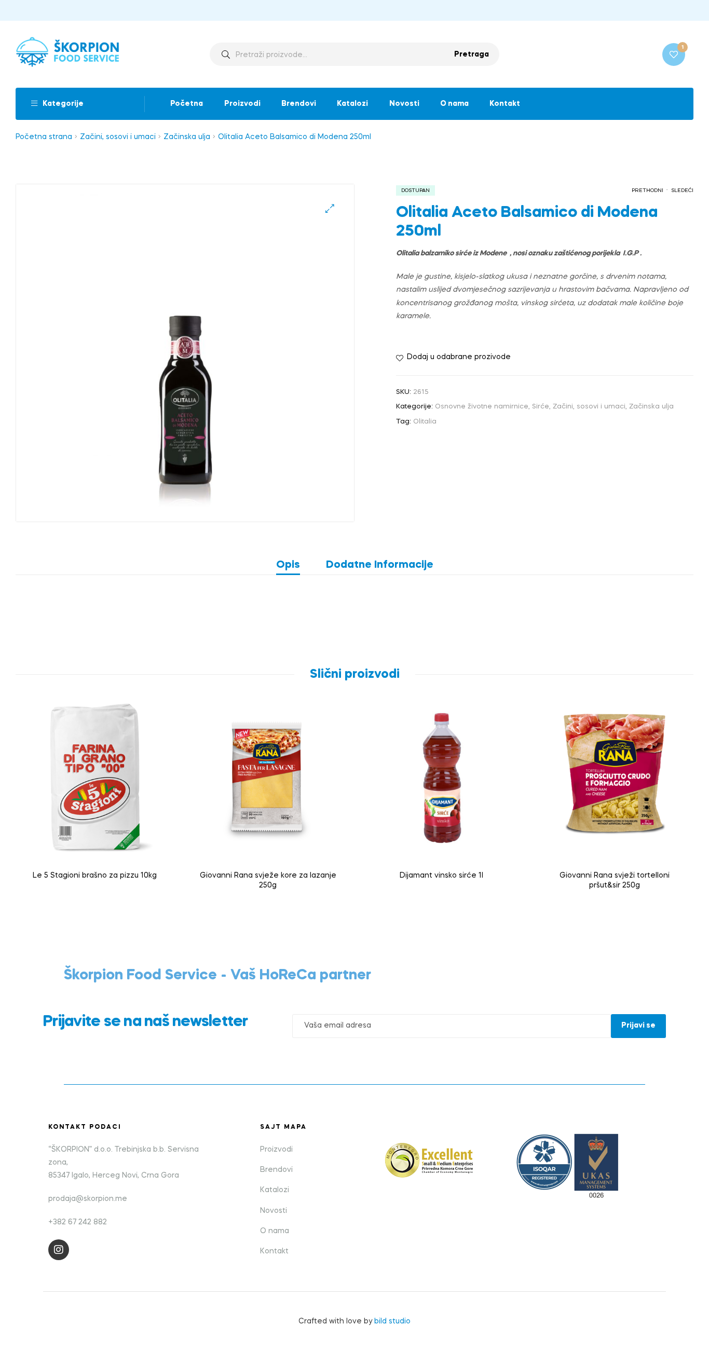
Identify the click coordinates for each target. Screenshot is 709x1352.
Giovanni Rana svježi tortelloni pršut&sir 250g (615, 881)
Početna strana (44, 137)
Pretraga (471, 54)
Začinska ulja (186, 137)
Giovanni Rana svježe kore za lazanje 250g (268, 881)
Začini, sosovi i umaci (118, 137)
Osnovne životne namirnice (481, 406)
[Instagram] (58, 1249)
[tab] (294, 565)
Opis (288, 565)
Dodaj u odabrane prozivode (459, 357)
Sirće (540, 406)
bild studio (392, 1321)
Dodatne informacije (379, 565)
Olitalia (425, 421)
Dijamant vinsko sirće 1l (441, 875)
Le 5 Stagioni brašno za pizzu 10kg (95, 875)
